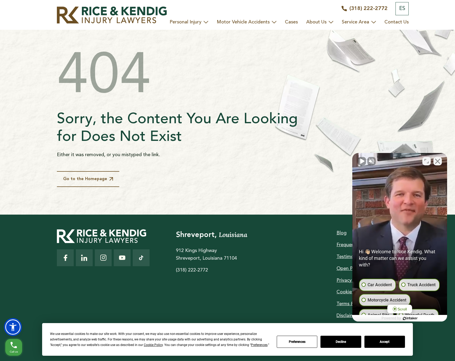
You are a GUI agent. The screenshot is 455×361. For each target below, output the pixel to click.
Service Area (355, 22)
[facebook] (65, 257)
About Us (316, 22)
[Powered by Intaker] (410, 318)
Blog (342, 233)
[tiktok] (141, 257)
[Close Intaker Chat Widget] (437, 161)
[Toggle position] (426, 161)
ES (402, 8)
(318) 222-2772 (192, 270)
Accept (384, 342)
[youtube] (122, 257)
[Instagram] (103, 257)
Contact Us (396, 22)
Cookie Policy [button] (153, 345)
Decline (341, 342)
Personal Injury (185, 22)
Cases (291, 22)
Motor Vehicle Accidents (243, 22)
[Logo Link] (111, 15)
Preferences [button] (259, 345)
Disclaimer (347, 315)
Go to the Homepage (85, 179)
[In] (84, 257)
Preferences (297, 342)
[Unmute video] (362, 161)
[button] (13, 327)
